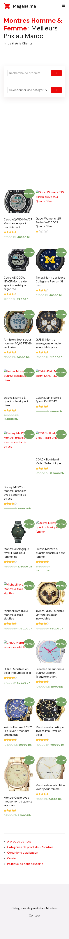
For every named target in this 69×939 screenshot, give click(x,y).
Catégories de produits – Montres (30, 847)
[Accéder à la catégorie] (56, 90)
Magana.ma (24, 6)
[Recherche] (56, 73)
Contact (13, 858)
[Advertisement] (34, 135)
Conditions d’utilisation (22, 853)
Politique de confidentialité (25, 864)
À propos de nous (19, 841)
